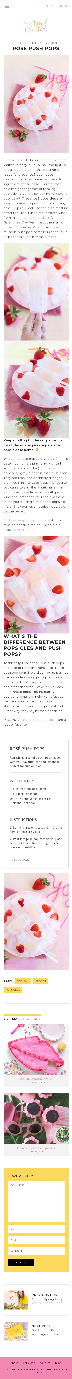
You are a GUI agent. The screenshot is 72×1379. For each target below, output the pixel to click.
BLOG (58, 1363)
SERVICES (29, 1363)
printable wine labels (34, 217)
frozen (40, 981)
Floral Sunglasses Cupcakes (36, 1148)
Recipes (20, 43)
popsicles (13, 989)
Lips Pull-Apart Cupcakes (36, 1078)
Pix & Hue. (36, 1372)
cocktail (23, 981)
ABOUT (14, 1363)
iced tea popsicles (43, 720)
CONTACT (45, 1363)
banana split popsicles (26, 520)
